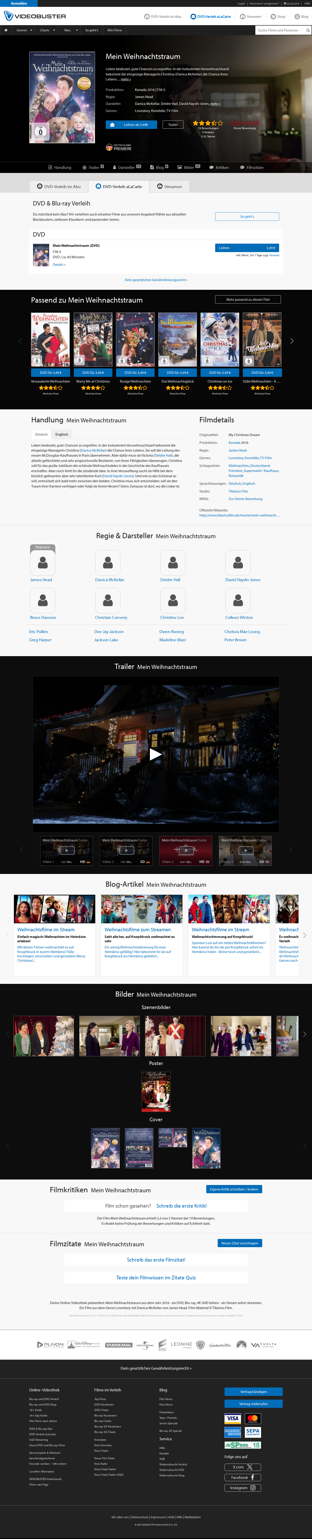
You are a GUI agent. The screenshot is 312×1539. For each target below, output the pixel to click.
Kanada (141, 89)
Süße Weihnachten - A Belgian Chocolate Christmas (262, 381)
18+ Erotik (35, 1410)
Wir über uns (120, 1517)
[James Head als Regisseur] (42, 563)
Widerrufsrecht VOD (171, 1470)
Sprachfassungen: (212, 483)
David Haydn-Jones (194, 103)
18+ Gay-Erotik (38, 1415)
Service (165, 1438)
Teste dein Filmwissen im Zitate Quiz (156, 1277)
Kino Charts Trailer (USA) (109, 1474)
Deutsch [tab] (41, 434)
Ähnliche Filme (51, 393)
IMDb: (204, 498)
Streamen (254, 16)
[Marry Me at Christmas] (93, 340)
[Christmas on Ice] (220, 340)
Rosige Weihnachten (135, 381)
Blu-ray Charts (102, 1421)
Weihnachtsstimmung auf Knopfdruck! (222, 936)
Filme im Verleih (107, 1390)
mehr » (126, 79)
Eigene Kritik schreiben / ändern (234, 1189)
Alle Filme (114, 30)
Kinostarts (100, 1439)
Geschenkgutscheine (42, 1458)
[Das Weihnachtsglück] (177, 340)
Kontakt (164, 1453)
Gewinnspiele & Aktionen (45, 1452)
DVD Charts (101, 1410)
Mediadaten (193, 1517)
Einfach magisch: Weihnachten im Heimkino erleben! (51, 938)
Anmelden (19, 3)
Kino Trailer (101, 1463)
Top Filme (100, 1399)
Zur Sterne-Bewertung (245, 498)
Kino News (166, 1404)
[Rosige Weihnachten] (135, 340)
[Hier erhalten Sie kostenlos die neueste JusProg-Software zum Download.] (243, 1445)
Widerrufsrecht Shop (172, 1475)
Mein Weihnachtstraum (65, 840)
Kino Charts (101, 1450)
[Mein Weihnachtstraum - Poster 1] (156, 1092)
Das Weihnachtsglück (177, 381)
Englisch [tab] (62, 434)
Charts (44, 30)
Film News (165, 1399)
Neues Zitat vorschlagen (240, 1243)
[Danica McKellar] (107, 563)
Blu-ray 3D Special (170, 1430)
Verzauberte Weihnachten (50, 381)
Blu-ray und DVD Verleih (44, 1399)
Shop (281, 16)
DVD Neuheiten (104, 1404)
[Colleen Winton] (238, 600)
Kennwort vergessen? (264, 3)
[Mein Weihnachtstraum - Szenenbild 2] (109, 1036)
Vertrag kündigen (254, 1391)
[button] (304, 935)
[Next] (291, 341)
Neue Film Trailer (104, 1458)
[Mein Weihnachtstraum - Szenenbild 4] (241, 1036)
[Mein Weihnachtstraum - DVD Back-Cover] (139, 1148)
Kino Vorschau (103, 1445)
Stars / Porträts (168, 1417)
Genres (22, 30)
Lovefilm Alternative (41, 1471)
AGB (162, 1459)
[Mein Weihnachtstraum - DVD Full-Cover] (173, 1148)
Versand (274, 255)
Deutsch (235, 483)
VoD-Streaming (38, 1439)
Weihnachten (239, 465)
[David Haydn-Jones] (238, 563)
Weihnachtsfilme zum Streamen (138, 929)
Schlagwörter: (209, 465)
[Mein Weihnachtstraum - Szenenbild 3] (175, 1036)
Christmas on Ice (220, 381)
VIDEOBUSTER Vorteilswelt (45, 1479)
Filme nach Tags (38, 1484)
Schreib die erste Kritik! (181, 1206)
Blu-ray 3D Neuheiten (107, 1426)
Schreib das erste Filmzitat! (156, 1259)
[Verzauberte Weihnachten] (50, 340)
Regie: (110, 96)
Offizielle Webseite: (213, 510)
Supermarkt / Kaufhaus (261, 470)
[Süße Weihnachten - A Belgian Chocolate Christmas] (262, 340)
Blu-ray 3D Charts (105, 1432)
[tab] (58, 187)
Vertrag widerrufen (253, 1403)
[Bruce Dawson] (42, 600)
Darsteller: (113, 103)
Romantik (236, 475)
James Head (144, 96)
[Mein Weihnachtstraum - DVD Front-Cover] (105, 1148)
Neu (67, 30)
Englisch (249, 483)
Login (241, 3)
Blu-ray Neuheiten (105, 1415)
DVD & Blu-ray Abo (40, 1428)
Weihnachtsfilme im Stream (46, 929)
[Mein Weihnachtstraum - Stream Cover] (206, 1148)
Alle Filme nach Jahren (43, 1421)
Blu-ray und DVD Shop (42, 1404)
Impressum (158, 1517)
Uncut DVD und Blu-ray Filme (47, 1445)
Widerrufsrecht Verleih (173, 1464)
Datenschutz (139, 1517)
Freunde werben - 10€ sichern (47, 1463)
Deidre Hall (169, 103)
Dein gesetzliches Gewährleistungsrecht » (156, 279)
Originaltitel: (208, 434)
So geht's (91, 30)
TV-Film (172, 110)
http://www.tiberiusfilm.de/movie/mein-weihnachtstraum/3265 (247, 515)
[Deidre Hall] (172, 563)
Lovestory (142, 110)
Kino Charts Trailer (105, 1469)
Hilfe (162, 1448)
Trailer (173, 124)
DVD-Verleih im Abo (166, 16)
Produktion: (115, 89)
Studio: (204, 491)
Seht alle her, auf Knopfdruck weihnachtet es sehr (140, 938)
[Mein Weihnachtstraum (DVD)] (41, 255)
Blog (304, 16)
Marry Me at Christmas (93, 381)
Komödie (158, 110)
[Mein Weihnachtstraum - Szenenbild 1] (43, 1036)
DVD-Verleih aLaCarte (214, 16)
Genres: (111, 110)
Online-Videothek (44, 1390)
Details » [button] (59, 264)
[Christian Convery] (107, 600)
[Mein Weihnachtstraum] (62, 97)
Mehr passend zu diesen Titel (248, 299)
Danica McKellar (147, 103)
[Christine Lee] (172, 600)
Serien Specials (168, 1423)
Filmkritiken (166, 1412)
